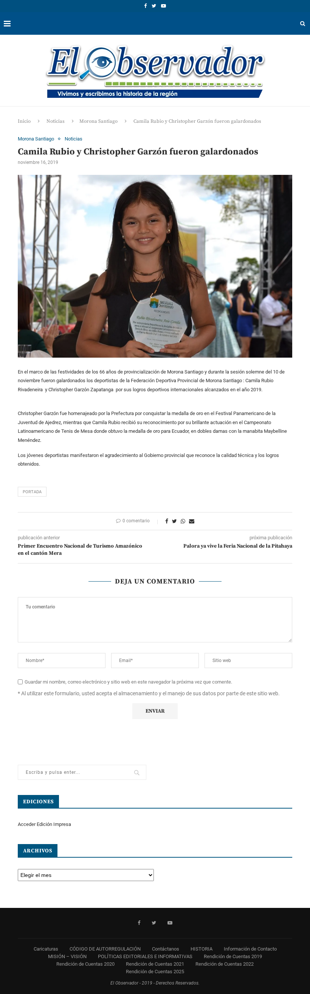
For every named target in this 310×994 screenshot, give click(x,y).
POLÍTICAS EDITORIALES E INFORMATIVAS (145, 956)
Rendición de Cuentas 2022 (224, 964)
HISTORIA (201, 949)
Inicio (24, 121)
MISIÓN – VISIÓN (67, 956)
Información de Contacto (250, 949)
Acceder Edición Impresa (44, 824)
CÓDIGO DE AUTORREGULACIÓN (105, 949)
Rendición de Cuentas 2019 (233, 956)
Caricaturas (46, 949)
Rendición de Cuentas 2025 (155, 971)
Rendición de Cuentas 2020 (85, 964)
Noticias (55, 121)
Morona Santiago (98, 121)
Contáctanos (165, 949)
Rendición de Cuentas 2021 (155, 964)
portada (32, 491)
